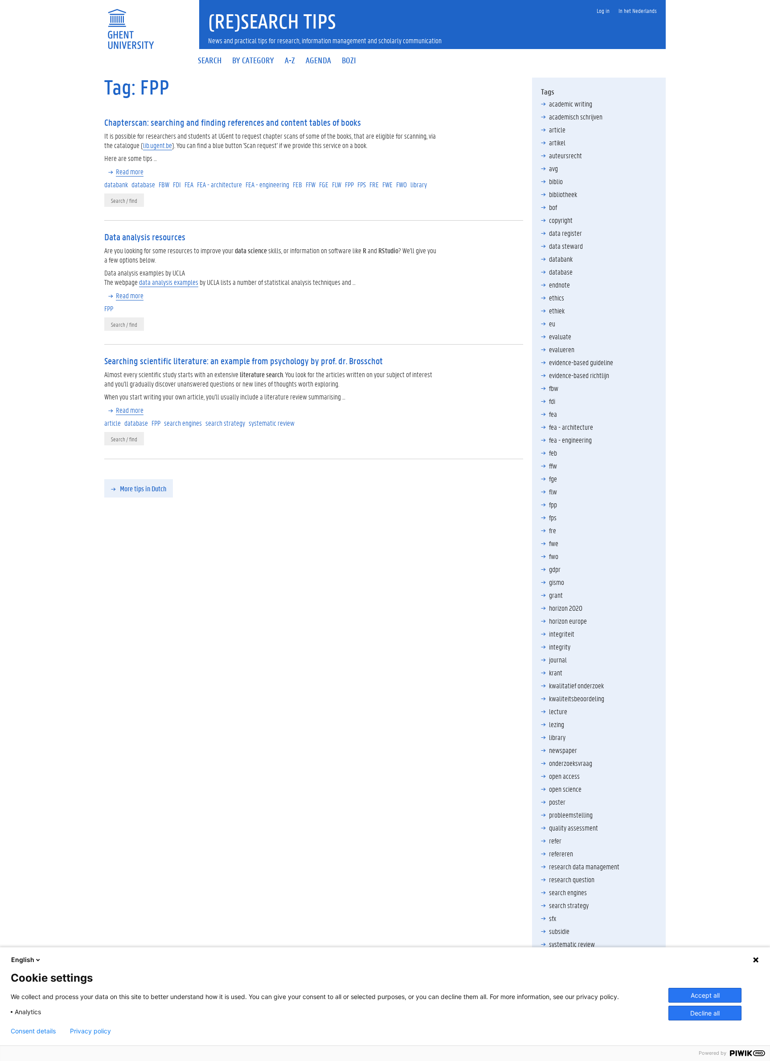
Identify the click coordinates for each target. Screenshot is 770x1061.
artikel (557, 142)
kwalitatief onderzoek (576, 685)
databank (561, 258)
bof (553, 207)
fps (553, 517)
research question (571, 879)
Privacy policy (90, 1031)
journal (558, 659)
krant (555, 672)
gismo (556, 582)
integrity (559, 646)
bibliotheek (563, 194)
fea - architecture (571, 427)
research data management (584, 866)
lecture (558, 711)
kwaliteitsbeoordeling (576, 698)
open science (565, 789)
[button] (138, 488)
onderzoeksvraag (570, 763)
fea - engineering (570, 439)
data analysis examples (168, 282)
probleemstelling (571, 814)
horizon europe (568, 620)
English (22, 959)
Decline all (705, 1013)
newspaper (563, 750)
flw (553, 491)
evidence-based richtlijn (579, 375)
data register (565, 233)
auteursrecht (565, 155)
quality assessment (573, 827)
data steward (566, 246)
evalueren (561, 349)
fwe (553, 543)
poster (557, 801)
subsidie (559, 931)
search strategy (569, 905)
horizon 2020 (565, 608)
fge (553, 478)
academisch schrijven (575, 116)
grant (556, 595)
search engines (568, 892)
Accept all (705, 995)
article (557, 129)
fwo (553, 556)
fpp (553, 504)
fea (553, 414)
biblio (556, 181)
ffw (553, 465)
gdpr (555, 569)
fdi (552, 401)
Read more (129, 171)
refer (555, 840)
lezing (556, 724)
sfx (552, 918)
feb (553, 452)
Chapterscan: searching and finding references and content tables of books (232, 122)
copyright (561, 220)
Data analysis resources (144, 237)
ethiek (557, 310)
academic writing (570, 103)
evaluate (560, 336)
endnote (559, 284)
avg (553, 168)
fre (552, 530)
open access (564, 776)
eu (552, 323)
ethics (556, 297)
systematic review (572, 944)
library (557, 737)
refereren (561, 853)
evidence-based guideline (581, 362)
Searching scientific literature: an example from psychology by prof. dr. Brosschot (243, 360)
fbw (553, 388)
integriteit (561, 633)
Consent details (33, 1031)
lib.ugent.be (157, 145)
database (561, 271)
